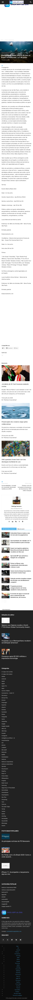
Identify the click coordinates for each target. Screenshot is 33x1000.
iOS (2, 742)
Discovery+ (4, 695)
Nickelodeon (5, 757)
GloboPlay (4, 721)
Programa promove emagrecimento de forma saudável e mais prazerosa (18, 588)
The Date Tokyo (6, 806)
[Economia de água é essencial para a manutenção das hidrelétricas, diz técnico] (6, 595)
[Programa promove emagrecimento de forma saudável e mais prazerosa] (6, 588)
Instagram (4, 735)
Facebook (4, 712)
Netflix (3, 754)
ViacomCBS (5, 821)
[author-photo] (16, 504)
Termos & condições (17, 995)
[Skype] (16, 522)
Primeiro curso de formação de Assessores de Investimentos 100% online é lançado (24, 488)
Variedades (5, 818)
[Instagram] (9, 522)
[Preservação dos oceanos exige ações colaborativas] (16, 411)
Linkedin (4, 747)
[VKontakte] (16, 939)
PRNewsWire (5, 778)
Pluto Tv (4, 773)
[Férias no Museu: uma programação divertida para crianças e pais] (6, 565)
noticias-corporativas (9, 40)
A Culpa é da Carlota (7, 671)
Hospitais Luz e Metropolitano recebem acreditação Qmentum (16, 642)
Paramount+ (5, 769)
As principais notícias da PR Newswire (16, 841)
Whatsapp (4, 823)
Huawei (4, 733)
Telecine (4, 804)
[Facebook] (3, 939)
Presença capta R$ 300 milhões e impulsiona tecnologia (14, 657)
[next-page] (5, 601)
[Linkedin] (13, 522)
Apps (3, 688)
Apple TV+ (4, 686)
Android (4, 679)
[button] (2, 2)
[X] (20, 522)
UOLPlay (4, 816)
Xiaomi (3, 825)
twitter (3, 813)
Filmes (3, 714)
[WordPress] (23, 522)
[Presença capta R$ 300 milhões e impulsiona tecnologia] (16, 651)
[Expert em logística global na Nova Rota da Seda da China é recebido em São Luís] (6, 550)
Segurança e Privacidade (8, 787)
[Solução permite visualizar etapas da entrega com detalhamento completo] (6, 580)
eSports (4, 707)
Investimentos (5, 740)
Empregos (4, 544)
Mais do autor (21, 529)
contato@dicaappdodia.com (13, 931)
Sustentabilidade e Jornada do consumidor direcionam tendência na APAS (9, 487)
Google (3, 724)
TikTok (3, 809)
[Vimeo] (11, 939)
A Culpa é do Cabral (7, 674)
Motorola (4, 752)
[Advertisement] (16, 21)
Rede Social (5, 783)
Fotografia (4, 716)
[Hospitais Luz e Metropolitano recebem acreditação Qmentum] (16, 636)
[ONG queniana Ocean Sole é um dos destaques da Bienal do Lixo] (16, 448)
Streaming (4, 799)
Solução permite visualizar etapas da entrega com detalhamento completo (20, 580)
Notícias (4, 759)
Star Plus (4, 797)
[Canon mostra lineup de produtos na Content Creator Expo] (6, 573)
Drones (3, 700)
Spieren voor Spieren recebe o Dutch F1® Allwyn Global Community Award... (16, 626)
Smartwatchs (5, 795)
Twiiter (3, 811)
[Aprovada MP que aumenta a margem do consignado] (6, 557)
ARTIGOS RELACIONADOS (9, 529)
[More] (16, 65)
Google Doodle (5, 726)
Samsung (4, 785)
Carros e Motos (6, 690)
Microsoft (4, 750)
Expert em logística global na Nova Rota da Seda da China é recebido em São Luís (19, 550)
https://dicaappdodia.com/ (16, 508)
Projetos (4, 780)
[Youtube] (20, 939)
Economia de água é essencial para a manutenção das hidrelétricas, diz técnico (19, 595)
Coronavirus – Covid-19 (8, 693)
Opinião (4, 766)
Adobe (3, 676)
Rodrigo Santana (13, 60)
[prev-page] (3, 601)
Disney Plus (5, 698)
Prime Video (5, 776)
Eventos (4, 709)
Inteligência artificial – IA (8, 738)
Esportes (4, 705)
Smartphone (5, 792)
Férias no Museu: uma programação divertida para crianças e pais (18, 565)
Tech (3, 802)
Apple (3, 681)
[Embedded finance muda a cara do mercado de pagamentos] (6, 535)
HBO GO (4, 728)
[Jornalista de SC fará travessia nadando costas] (16, 371)
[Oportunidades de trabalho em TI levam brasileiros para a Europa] (6, 542)
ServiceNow (5, 790)
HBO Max (4, 731)
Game (3, 719)
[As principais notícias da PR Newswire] (16, 836)
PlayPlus (4, 771)
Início (2, 40)
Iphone (3, 745)
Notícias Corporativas (7, 761)
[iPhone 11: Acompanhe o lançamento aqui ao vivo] (16, 866)
